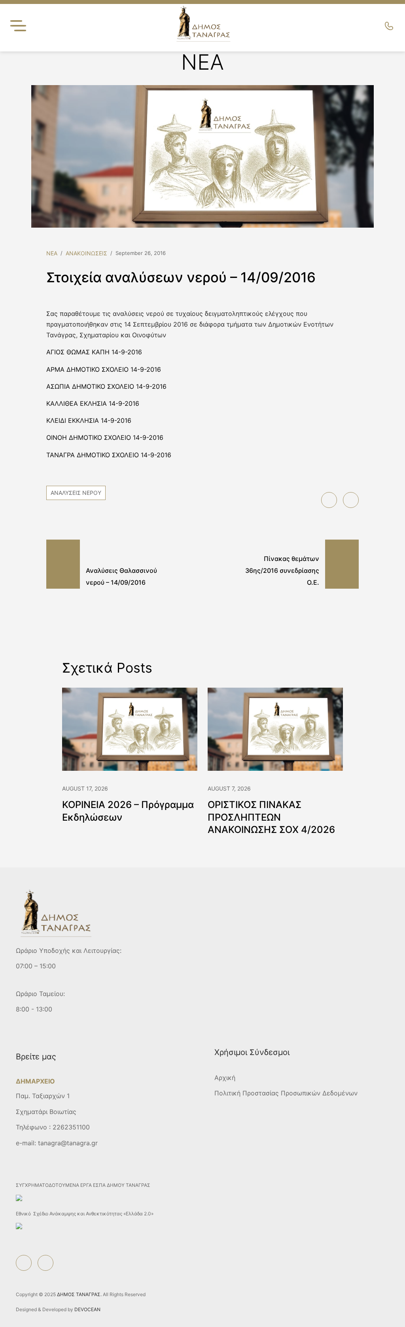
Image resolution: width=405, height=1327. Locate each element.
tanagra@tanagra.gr (68, 1143)
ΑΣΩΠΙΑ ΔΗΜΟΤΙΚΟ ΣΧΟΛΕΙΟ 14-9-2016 (106, 386)
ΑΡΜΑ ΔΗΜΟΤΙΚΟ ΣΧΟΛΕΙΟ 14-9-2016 (103, 369)
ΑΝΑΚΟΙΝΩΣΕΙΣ (86, 253)
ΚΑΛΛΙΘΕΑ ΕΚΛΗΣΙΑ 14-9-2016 (92, 403)
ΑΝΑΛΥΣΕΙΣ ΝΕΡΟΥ (76, 492)
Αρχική (224, 1078)
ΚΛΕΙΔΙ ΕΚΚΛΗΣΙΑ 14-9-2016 (88, 420)
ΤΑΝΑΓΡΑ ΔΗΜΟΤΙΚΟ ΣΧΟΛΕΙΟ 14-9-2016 (108, 455)
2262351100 (71, 1127)
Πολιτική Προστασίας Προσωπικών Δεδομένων (286, 1093)
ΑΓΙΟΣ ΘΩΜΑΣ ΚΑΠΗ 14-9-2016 (94, 352)
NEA (51, 253)
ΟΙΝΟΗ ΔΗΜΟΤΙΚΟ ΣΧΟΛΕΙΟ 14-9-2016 (104, 437)
